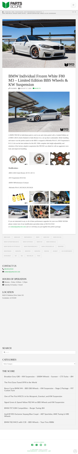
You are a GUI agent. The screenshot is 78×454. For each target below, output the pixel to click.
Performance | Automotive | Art (39, 451)
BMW (37, 237)
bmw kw (46, 237)
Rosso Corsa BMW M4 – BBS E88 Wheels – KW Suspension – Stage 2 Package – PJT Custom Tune (38, 389)
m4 (22, 256)
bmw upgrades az (48, 246)
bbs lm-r (7, 237)
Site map (35, 449)
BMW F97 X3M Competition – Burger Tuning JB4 (24, 408)
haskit (55, 251)
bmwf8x (37, 251)
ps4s (38, 256)
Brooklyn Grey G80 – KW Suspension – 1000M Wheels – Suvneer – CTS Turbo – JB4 (38, 377)
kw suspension (67, 251)
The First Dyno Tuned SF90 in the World (20, 382)
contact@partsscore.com (18, 227)
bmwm (46, 251)
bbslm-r (17, 237)
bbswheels (28, 237)
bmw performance (30, 246)
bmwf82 (18, 251)
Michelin (30, 256)
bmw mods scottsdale (12, 246)
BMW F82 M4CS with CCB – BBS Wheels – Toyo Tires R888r (29, 422)
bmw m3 (39, 242)
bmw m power (28, 242)
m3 (16, 256)
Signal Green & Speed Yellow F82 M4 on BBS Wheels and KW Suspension (34, 402)
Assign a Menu (39, 442)
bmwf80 (60, 246)
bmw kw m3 (57, 237)
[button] (73, 5)
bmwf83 (27, 251)
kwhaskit (7, 256)
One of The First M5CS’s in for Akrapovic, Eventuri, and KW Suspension (33, 396)
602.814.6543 (8, 269)
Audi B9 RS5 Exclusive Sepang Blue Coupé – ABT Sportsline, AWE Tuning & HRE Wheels (36, 415)
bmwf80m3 (7, 251)
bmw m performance (11, 242)
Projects (37, 88)
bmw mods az (51, 242)
